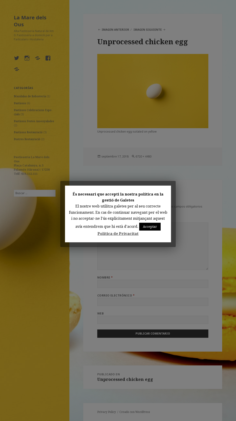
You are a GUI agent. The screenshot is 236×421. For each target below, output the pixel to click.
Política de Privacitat (118, 233)
